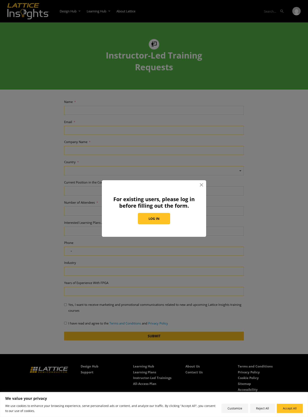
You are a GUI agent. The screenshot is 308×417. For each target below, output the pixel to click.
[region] (154, 404)
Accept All (290, 408)
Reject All (262, 408)
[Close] (201, 185)
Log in (154, 218)
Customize (235, 408)
